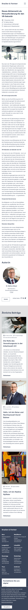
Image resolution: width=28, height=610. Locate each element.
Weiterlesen (6, 375)
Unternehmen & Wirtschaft (11, 24)
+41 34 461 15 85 (17, 551)
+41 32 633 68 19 (17, 563)
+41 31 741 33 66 (5, 563)
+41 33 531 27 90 (5, 574)
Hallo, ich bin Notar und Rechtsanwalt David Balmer (13, 415)
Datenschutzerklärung (7, 602)
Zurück (6, 299)
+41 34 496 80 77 (17, 572)
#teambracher (15, 26)
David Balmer (16, 407)
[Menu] (25, 3)
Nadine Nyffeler (15, 486)
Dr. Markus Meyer (8, 22)
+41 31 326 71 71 (5, 541)
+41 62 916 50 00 (5, 552)
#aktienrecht (7, 26)
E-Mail (11, 292)
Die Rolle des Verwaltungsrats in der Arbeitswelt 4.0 (13, 343)
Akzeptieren (7, 607)
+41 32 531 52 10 (17, 541)
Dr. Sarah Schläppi (19, 335)
